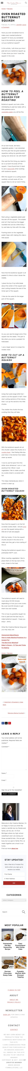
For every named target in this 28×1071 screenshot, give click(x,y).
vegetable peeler (7, 112)
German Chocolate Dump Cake (7, 973)
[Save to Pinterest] (9, 723)
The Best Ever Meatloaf (10, 642)
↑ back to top (14, 990)
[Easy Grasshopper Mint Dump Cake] (20, 935)
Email (4, 780)
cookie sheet (6, 452)
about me (14, 848)
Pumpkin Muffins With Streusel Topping (20, 974)
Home (4, 8)
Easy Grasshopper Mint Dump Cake (20, 946)
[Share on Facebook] (3, 723)
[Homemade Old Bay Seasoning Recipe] (8, 935)
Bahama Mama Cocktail (16, 713)
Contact (14, 1029)
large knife (11, 169)
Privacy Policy (14, 1002)
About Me (14, 999)
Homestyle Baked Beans (10, 635)
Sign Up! (6, 1014)
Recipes (10, 8)
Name (4, 773)
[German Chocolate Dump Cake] (8, 963)
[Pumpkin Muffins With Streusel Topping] (20, 963)
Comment (5, 747)
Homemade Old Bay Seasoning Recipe (7, 946)
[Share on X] (6, 723)
